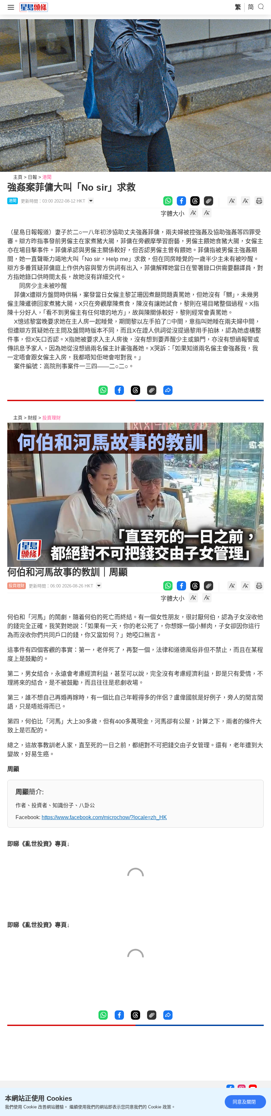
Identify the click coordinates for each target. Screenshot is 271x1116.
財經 (32, 417)
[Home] (34, 7)
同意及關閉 (244, 1101)
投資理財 (51, 417)
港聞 (47, 177)
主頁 (17, 177)
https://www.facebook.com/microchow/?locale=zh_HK (104, 817)
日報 (32, 177)
